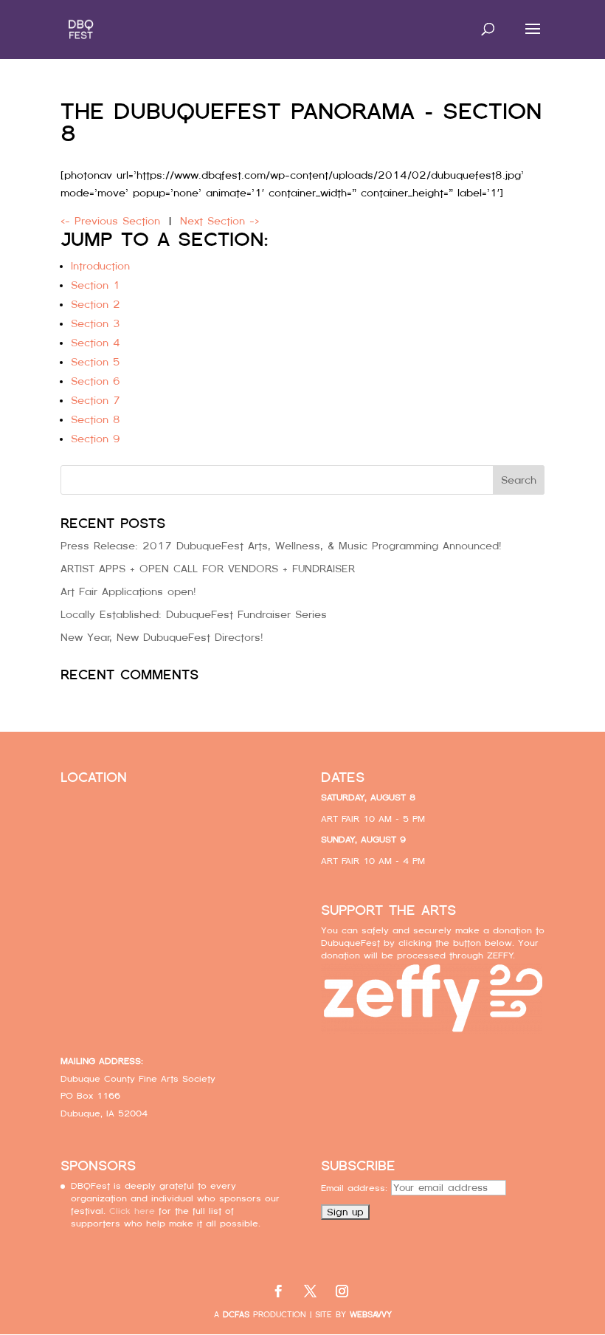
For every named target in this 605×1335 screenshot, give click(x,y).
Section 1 (95, 285)
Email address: (356, 1188)
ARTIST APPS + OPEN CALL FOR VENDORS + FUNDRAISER (207, 568)
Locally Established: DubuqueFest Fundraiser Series (193, 614)
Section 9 (95, 439)
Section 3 (95, 323)
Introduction (100, 266)
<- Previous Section (110, 221)
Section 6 (95, 381)
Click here (132, 1211)
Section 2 (95, 304)
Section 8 (95, 419)
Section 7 (95, 400)
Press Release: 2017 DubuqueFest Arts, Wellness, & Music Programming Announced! (281, 546)
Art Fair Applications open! (128, 591)
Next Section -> (219, 221)
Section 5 (95, 362)
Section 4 (95, 343)
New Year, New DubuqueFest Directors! (161, 637)
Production (264, 1314)
